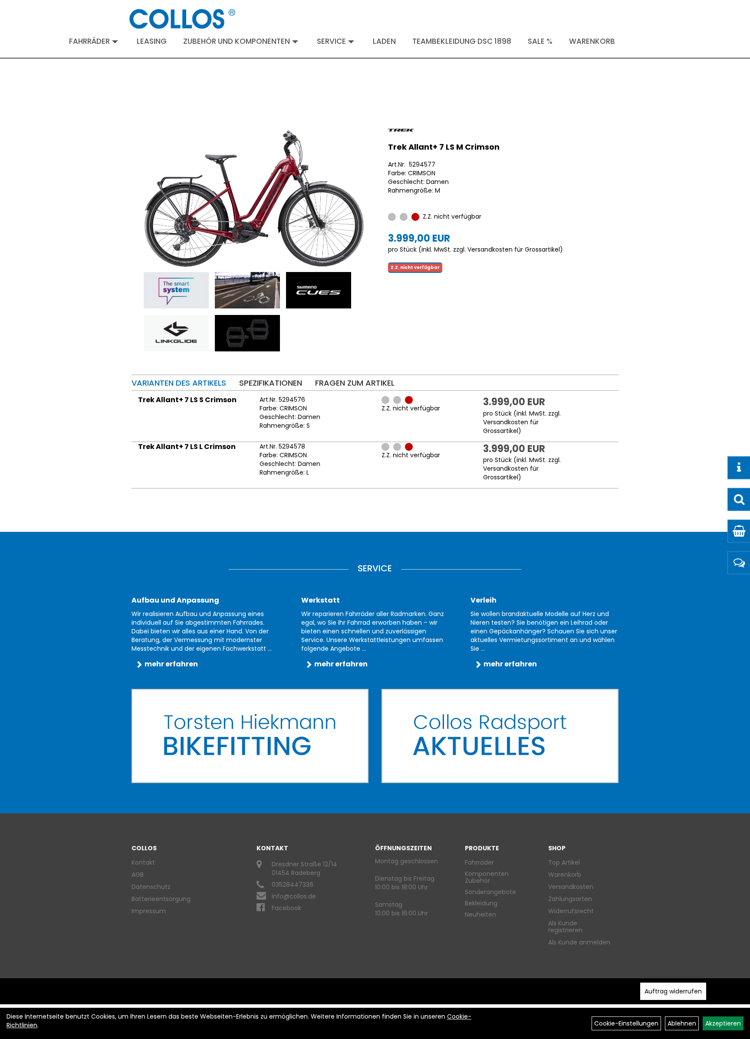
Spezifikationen (270, 382)
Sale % (540, 41)
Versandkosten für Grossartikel (513, 249)
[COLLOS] (182, 19)
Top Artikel (564, 862)
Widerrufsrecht (571, 911)
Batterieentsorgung (161, 899)
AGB (138, 874)
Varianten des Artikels (179, 382)
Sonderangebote (490, 892)
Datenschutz (151, 886)
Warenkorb (592, 41)
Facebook (286, 908)
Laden (384, 41)
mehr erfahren (171, 664)
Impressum (149, 911)
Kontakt (143, 862)
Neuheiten (480, 914)
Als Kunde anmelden (579, 942)
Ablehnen (682, 1023)
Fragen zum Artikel (355, 382)
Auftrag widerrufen (673, 991)
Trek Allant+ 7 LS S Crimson (187, 400)
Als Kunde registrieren (565, 926)
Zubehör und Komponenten (236, 41)
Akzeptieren (723, 1023)
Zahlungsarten (570, 899)
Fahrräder (89, 41)
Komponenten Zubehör (487, 877)
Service (331, 41)
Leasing (152, 41)
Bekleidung (481, 903)
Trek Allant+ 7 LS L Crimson (187, 447)
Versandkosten (570, 886)
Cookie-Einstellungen (626, 1023)
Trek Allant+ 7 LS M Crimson (444, 146)
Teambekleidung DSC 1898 (461, 41)
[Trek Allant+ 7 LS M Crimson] (254, 198)
